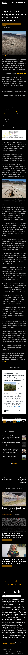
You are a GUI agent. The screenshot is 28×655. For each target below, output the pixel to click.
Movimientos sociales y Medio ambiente (11, 23)
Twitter (19, 584)
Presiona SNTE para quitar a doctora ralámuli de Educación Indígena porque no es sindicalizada (20, 481)
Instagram (20, 581)
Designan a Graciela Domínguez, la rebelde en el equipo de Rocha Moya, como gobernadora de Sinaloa (10, 451)
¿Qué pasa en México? (7, 514)
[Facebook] (5, 581)
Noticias (4, 25)
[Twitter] (15, 584)
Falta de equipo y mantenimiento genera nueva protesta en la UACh (7, 479)
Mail (12, 584)
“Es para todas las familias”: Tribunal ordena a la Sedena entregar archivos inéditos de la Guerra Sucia (11, 437)
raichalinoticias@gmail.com (8, 643)
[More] (23, 421)
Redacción (6, 56)
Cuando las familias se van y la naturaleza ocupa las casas (9, 457)
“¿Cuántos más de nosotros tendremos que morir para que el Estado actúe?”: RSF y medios (11, 444)
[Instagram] (15, 581)
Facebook (10, 581)
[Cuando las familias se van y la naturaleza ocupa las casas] (24, 457)
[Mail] (8, 584)
